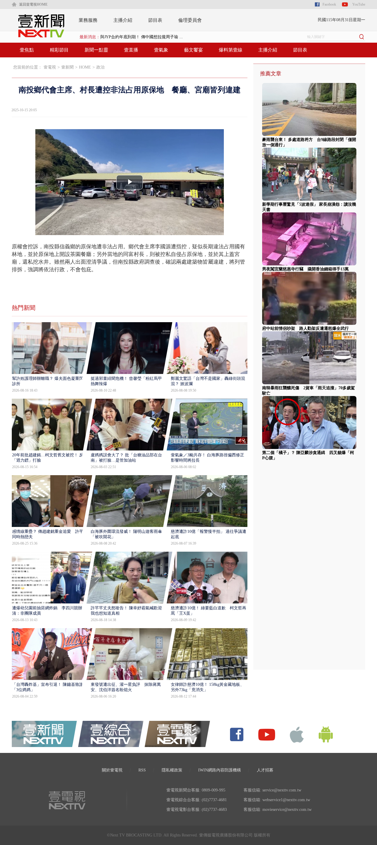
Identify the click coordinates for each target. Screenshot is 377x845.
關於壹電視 (112, 770)
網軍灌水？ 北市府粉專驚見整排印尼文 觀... (141, 37)
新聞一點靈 (96, 49)
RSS (142, 770)
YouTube (358, 4)
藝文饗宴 (193, 49)
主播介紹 (122, 20)
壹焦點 (27, 49)
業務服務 (88, 20)
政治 (100, 67)
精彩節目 (59, 49)
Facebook (329, 4)
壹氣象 (161, 49)
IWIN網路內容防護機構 (219, 770)
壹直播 (131, 49)
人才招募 (265, 770)
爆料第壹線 (230, 49)
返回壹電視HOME (33, 4)
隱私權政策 (172, 770)
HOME (85, 67)
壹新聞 (67, 67)
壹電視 (50, 67)
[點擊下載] (297, 734)
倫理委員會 (190, 20)
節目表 (155, 20)
